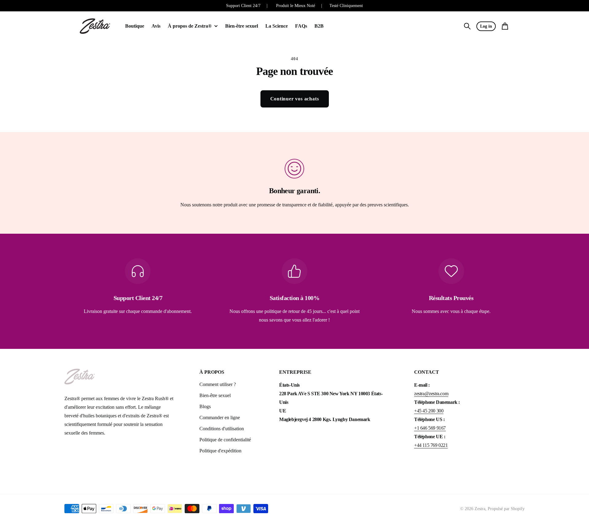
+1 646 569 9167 (430, 428)
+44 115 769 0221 (431, 445)
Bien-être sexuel (215, 395)
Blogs (205, 406)
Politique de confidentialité (225, 439)
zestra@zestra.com (431, 393)
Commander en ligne (219, 417)
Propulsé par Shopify (506, 508)
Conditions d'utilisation (221, 428)
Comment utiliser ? (217, 384)
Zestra (480, 508)
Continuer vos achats (294, 98)
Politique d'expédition (220, 450)
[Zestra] (95, 26)
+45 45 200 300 (428, 410)
